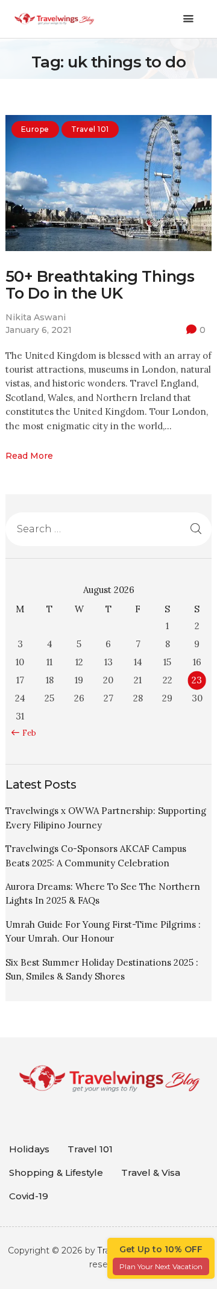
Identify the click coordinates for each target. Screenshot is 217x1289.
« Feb (26, 733)
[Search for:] (108, 529)
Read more (29, 455)
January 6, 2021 (38, 330)
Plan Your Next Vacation (161, 1266)
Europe (35, 129)
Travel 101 (90, 129)
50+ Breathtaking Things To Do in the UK (99, 285)
